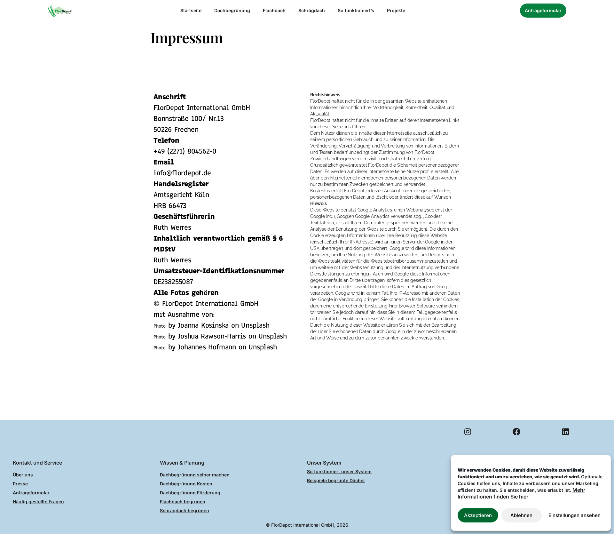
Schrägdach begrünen (184, 510)
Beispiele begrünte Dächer (336, 480)
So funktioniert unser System (339, 471)
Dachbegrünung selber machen (195, 474)
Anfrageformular (31, 492)
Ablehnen (521, 515)
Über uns (23, 474)
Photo (160, 326)
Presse (20, 483)
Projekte (396, 10)
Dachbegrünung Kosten (186, 483)
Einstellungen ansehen (574, 515)
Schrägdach (311, 10)
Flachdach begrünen (182, 501)
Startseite (190, 10)
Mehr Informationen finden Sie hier (521, 493)
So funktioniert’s (356, 10)
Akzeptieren (478, 515)
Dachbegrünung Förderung (190, 492)
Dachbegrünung (232, 10)
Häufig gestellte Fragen (38, 501)
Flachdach (274, 10)
